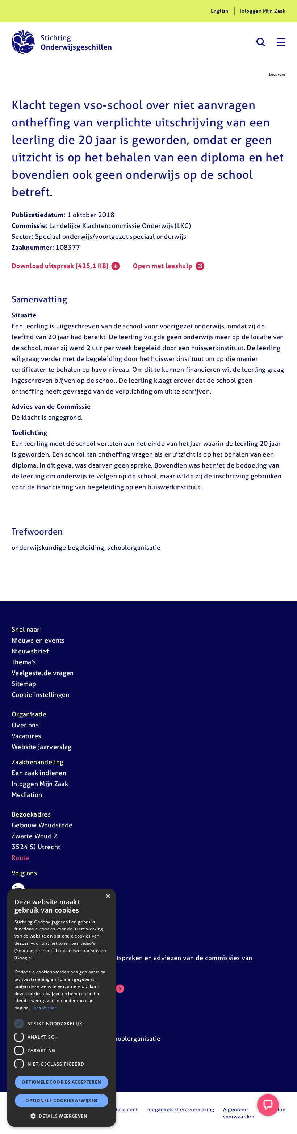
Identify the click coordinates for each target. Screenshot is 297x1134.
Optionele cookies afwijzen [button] (61, 1100)
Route (20, 857)
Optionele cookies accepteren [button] (61, 1082)
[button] (61, 1116)
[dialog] (61, 1008)
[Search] (260, 42)
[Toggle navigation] (281, 42)
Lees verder (43, 1008)
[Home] (61, 42)
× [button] (107, 896)
